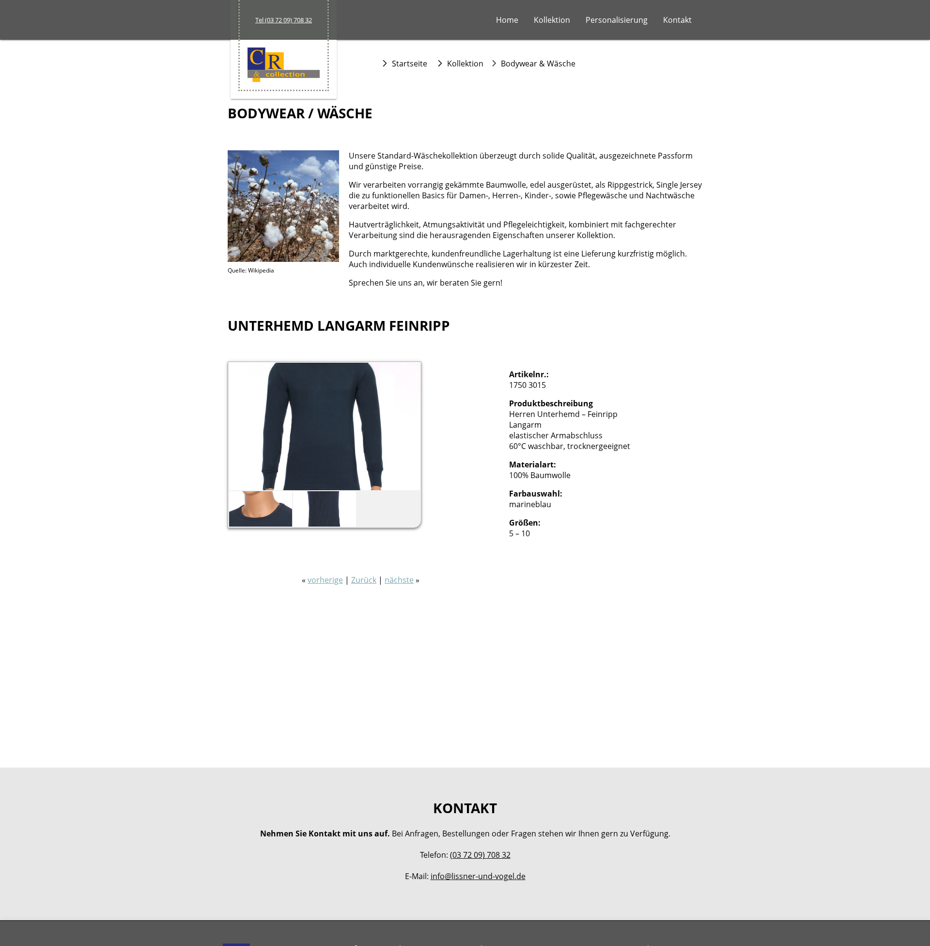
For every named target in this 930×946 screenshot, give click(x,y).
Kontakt (677, 20)
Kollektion (552, 20)
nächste (399, 580)
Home (507, 20)
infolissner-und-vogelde (478, 876)
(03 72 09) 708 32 (480, 855)
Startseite (409, 63)
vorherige (325, 580)
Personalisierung (617, 20)
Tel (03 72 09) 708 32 (283, 20)
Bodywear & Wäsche (538, 63)
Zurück (363, 580)
